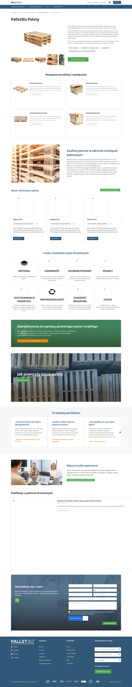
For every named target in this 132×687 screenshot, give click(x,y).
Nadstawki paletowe (93, 113)
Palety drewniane (43, 12)
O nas (47, 6)
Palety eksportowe (36, 83)
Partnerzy (95, 2)
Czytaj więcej (35, 94)
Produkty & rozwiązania (17, 6)
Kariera (89, 2)
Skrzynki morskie (92, 83)
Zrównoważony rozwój (34, 6)
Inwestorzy (103, 2)
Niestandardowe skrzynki (38, 113)
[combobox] (95, 590)
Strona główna (15, 12)
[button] (10, 219)
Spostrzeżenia (57, 6)
